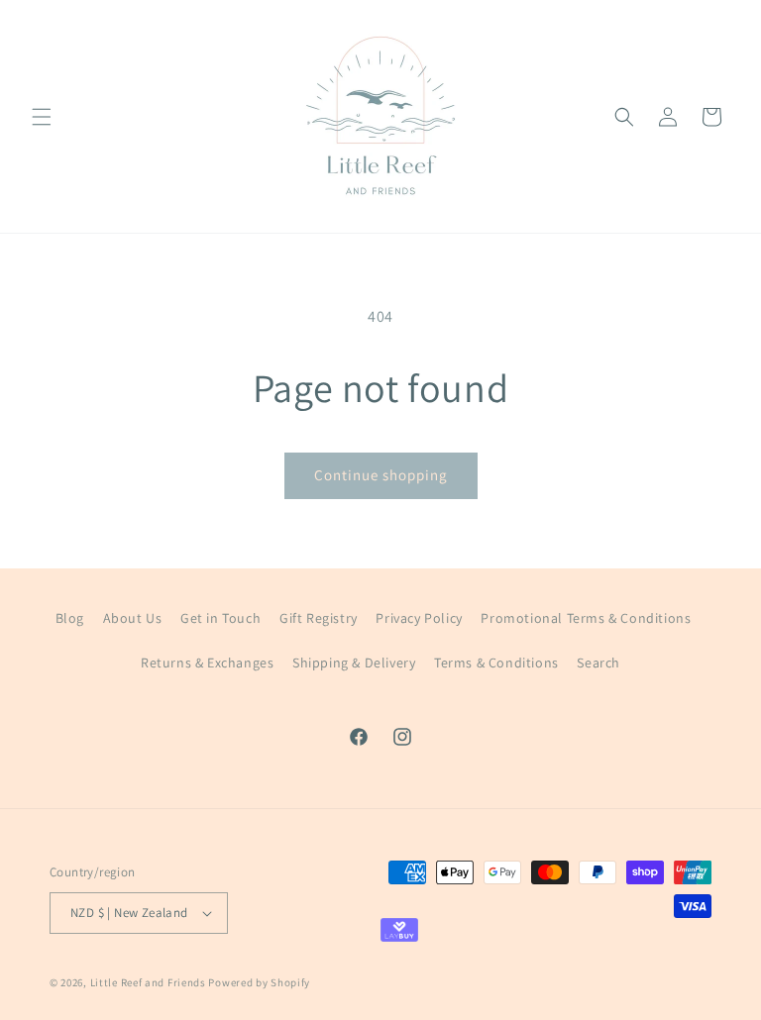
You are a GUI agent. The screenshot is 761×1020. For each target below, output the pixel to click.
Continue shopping (381, 474)
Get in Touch (220, 618)
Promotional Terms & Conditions (586, 618)
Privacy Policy (419, 618)
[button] (41, 117)
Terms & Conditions (496, 662)
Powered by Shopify (259, 982)
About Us (133, 618)
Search (598, 662)
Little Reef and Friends (148, 982)
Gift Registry (318, 618)
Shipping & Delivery (353, 662)
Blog (69, 618)
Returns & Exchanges (207, 662)
